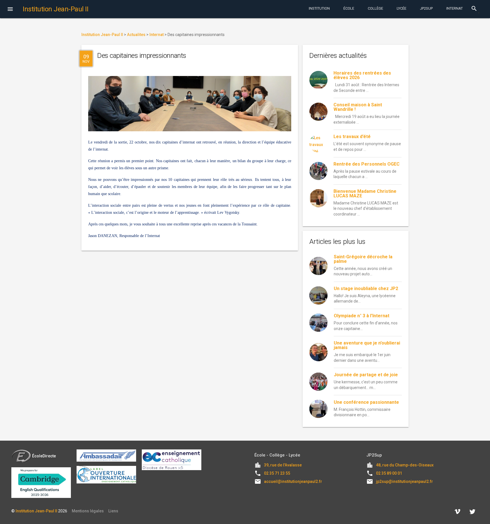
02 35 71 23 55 (277, 473)
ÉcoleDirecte (44, 456)
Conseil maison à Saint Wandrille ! (357, 107)
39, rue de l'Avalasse (283, 465)
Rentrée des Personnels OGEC (366, 164)
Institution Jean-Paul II (36, 511)
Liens (113, 511)
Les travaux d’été (352, 136)
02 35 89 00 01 (389, 473)
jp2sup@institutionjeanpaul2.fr (404, 481)
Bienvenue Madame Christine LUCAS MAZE (364, 193)
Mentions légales (88, 511)
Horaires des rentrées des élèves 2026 (362, 75)
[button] (10, 9)
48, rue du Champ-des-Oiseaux (405, 465)
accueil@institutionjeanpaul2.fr (293, 481)
